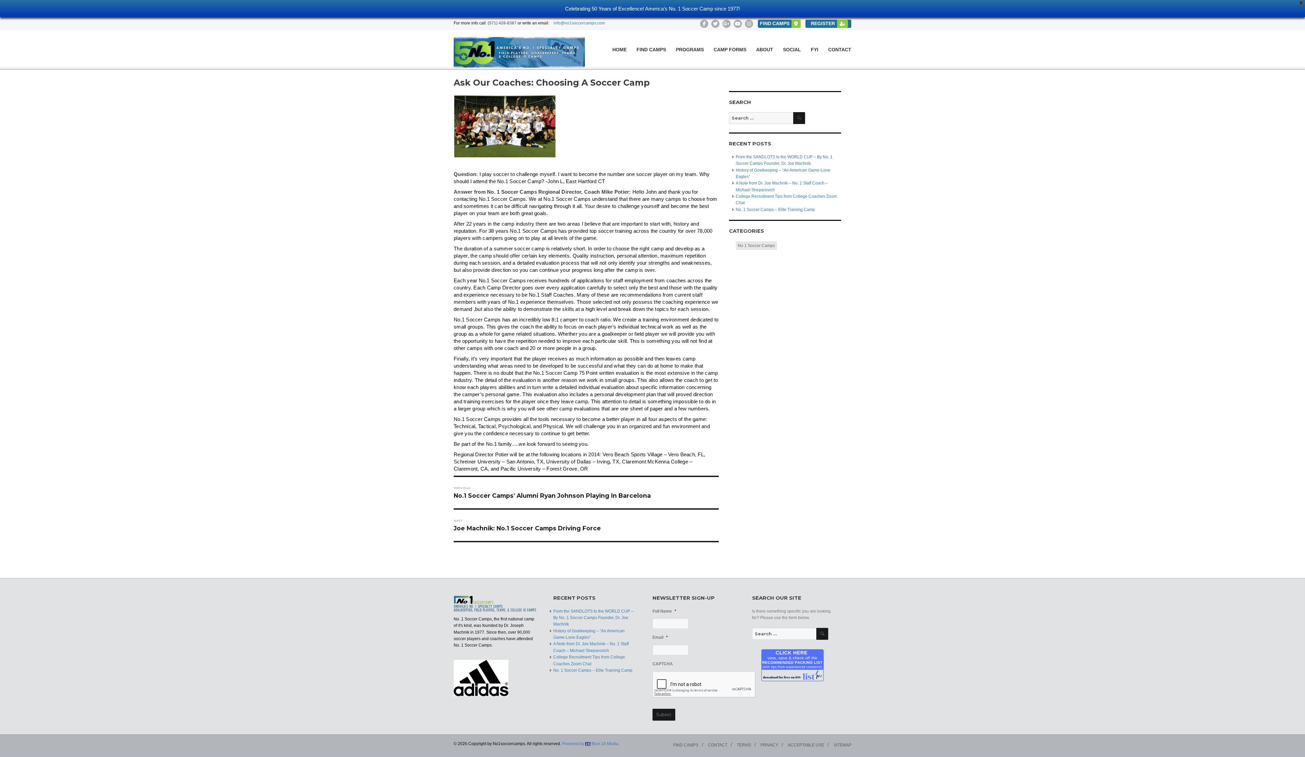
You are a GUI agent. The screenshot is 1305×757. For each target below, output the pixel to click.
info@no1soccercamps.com (579, 23)
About (764, 49)
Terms (744, 745)
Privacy (769, 745)
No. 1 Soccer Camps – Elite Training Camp (775, 209)
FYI (814, 49)
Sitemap (842, 745)
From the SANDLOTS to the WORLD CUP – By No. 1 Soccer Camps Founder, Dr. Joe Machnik (593, 618)
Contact (839, 49)
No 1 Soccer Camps (756, 245)
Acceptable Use (806, 745)
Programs (690, 49)
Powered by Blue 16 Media (590, 743)
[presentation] (704, 684)
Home (619, 49)
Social (792, 49)
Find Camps (651, 49)
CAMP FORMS (730, 49)
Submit (664, 714)
